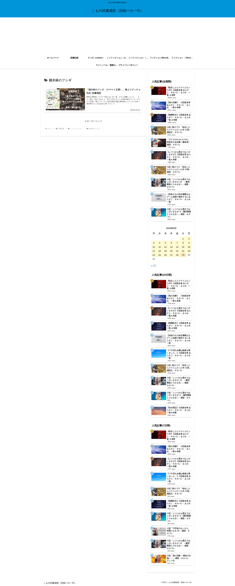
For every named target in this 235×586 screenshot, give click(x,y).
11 (160, 247)
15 (183, 247)
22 (183, 251)
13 (171, 247)
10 (154, 247)
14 (177, 247)
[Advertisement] (117, 36)
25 (159, 255)
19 (165, 251)
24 (154, 255)
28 (177, 255)
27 (171, 255)
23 (189, 251)
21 (177, 251)
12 (165, 247)
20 (171, 251)
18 (159, 251)
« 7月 (153, 265)
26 (165, 255)
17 (154, 251)
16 (189, 247)
